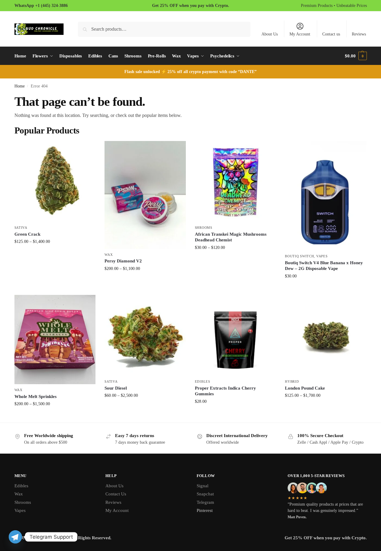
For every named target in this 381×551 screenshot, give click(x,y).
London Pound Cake (305, 388)
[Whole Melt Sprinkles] (55, 339)
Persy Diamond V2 (123, 261)
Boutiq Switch (299, 256)
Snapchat (205, 493)
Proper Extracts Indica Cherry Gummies (225, 391)
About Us (269, 34)
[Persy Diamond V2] (145, 195)
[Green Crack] (55, 181)
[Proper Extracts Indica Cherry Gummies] (235, 335)
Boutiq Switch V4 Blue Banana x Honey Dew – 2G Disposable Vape (324, 265)
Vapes (322, 256)
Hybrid (292, 381)
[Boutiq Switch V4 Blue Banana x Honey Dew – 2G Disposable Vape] (325, 196)
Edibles (202, 381)
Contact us (331, 34)
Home (19, 86)
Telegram (205, 502)
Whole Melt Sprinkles (35, 396)
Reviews (359, 34)
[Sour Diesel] (145, 335)
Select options (54, 254)
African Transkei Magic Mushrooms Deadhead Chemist (231, 237)
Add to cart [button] (325, 288)
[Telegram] (15, 536)
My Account (299, 34)
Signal (202, 485)
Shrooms (203, 227)
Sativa (20, 227)
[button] (356, 56)
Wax (109, 254)
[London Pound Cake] (325, 335)
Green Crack (27, 234)
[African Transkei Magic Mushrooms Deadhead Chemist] (235, 181)
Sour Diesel (116, 388)
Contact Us (115, 493)
